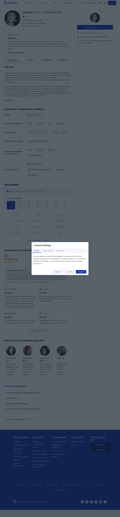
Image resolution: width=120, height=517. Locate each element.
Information (60, 250)
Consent (36, 250)
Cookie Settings (48, 250)
